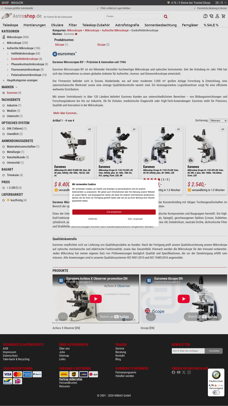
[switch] (216, 392)
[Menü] (222, 371)
